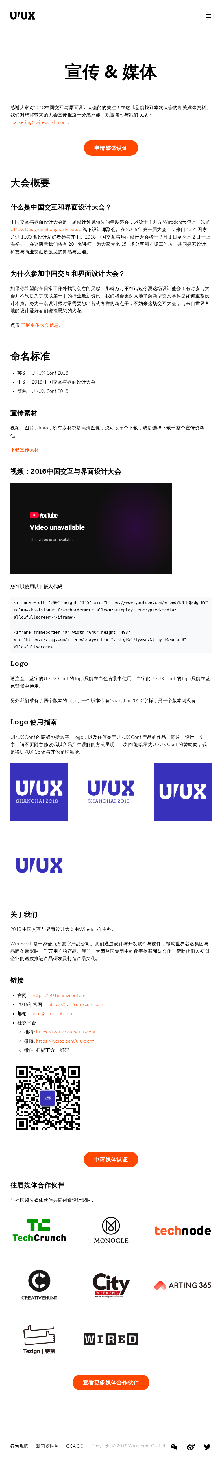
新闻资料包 (47, 1446)
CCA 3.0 (74, 1446)
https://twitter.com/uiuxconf (66, 1031)
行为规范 (19, 1446)
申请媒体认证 (111, 148)
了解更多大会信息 (40, 325)
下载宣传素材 (24, 449)
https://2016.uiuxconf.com (75, 1004)
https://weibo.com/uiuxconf (65, 1041)
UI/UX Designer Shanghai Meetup (46, 229)
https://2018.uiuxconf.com (60, 995)
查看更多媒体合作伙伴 (111, 1382)
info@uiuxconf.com (52, 1013)
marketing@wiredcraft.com (38, 122)
